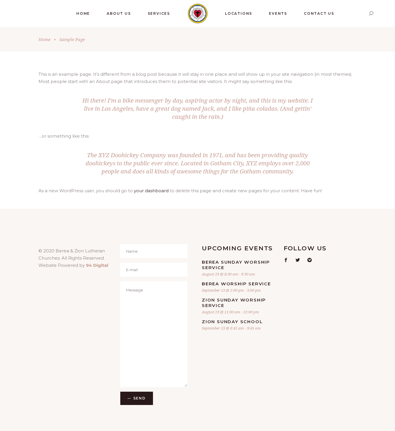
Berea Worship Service (236, 283)
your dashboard (151, 190)
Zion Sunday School (232, 321)
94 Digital (97, 265)
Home (44, 39)
